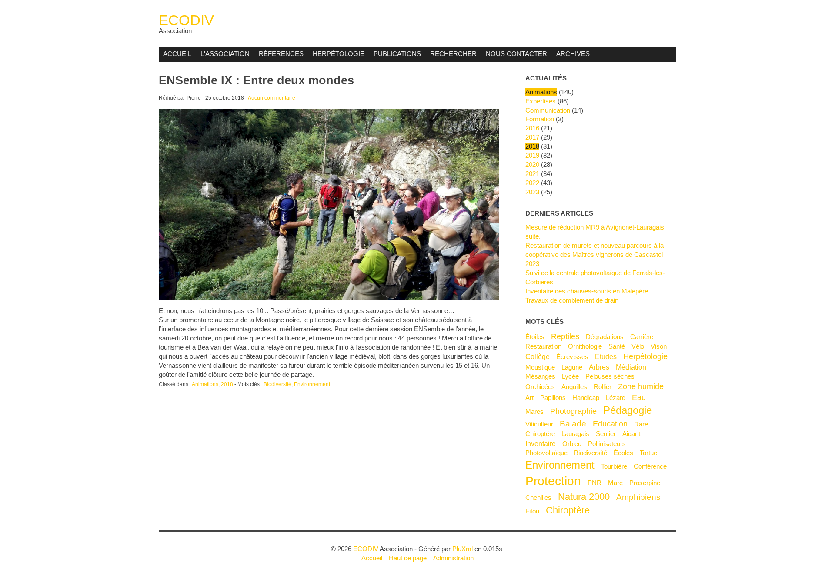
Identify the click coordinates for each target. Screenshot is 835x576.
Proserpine (644, 482)
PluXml (462, 549)
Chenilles (538, 497)
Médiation (631, 367)
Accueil (177, 53)
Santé (616, 346)
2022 (532, 182)
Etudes (606, 356)
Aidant (631, 433)
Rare (641, 424)
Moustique (540, 367)
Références (281, 53)
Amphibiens (638, 497)
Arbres (599, 367)
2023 (532, 192)
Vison (659, 346)
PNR (594, 482)
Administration (453, 558)
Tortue (648, 452)
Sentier (606, 433)
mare (615, 482)
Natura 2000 (584, 496)
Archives (573, 53)
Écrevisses (572, 356)
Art (529, 397)
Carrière (641, 336)
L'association (225, 53)
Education (610, 424)
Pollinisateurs (607, 443)
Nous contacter (516, 53)
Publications (397, 53)
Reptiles (565, 336)
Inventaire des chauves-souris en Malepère (586, 291)
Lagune (571, 367)
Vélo (637, 346)
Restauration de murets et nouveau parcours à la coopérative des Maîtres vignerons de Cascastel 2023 (594, 254)
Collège (537, 356)
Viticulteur (539, 424)
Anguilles (574, 386)
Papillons (553, 397)
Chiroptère (568, 510)
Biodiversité (277, 384)
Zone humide (641, 386)
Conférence (650, 466)
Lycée (570, 376)
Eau (639, 397)
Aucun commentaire (271, 98)
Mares (534, 411)
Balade (573, 423)
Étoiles (534, 336)
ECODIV (186, 20)
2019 (532, 155)
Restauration (543, 346)
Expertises (540, 101)
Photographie (573, 411)
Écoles (623, 452)
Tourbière (614, 466)
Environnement (312, 384)
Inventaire (540, 443)
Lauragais (575, 433)
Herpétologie (338, 53)
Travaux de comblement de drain (571, 300)
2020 (532, 164)
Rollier (602, 386)
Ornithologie (585, 346)
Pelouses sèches (610, 376)
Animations (205, 384)
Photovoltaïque (546, 452)
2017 (532, 137)
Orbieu (571, 443)
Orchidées (540, 386)
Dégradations (605, 336)
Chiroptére (540, 433)
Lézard (615, 397)
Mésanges (540, 376)
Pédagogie (627, 410)
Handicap (585, 397)
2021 (532, 173)
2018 (227, 384)
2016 (532, 128)
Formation (539, 119)
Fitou (532, 511)
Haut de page (408, 558)
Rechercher (453, 53)
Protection (553, 481)
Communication (547, 110)
